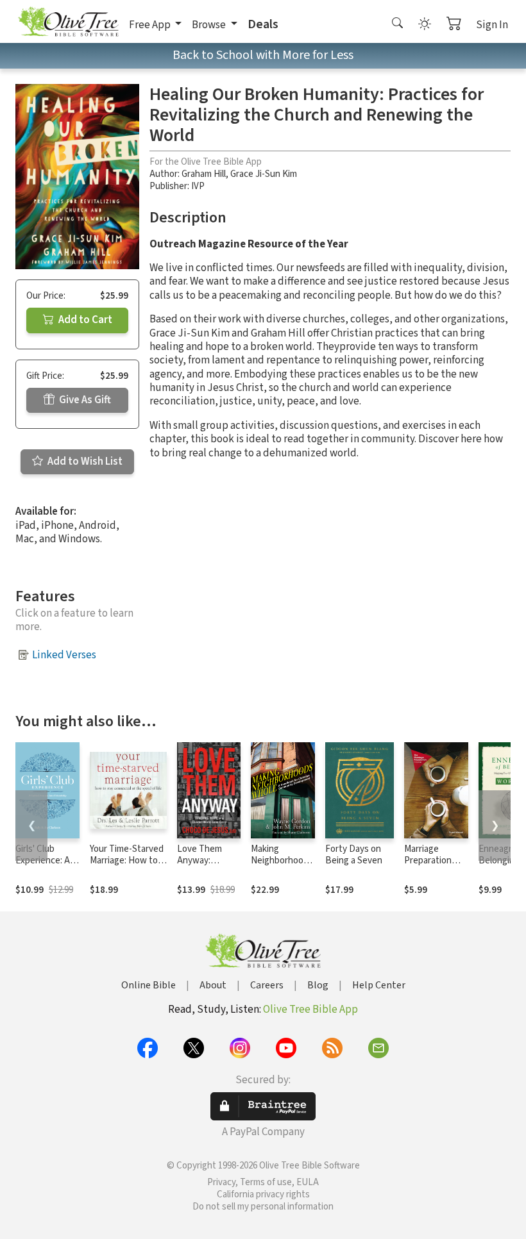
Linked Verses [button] (64, 655)
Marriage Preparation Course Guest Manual (431, 867)
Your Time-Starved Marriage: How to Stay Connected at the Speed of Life (127, 867)
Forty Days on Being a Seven (353, 855)
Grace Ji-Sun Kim (263, 174)
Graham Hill (204, 174)
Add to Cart (84, 320)
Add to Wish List (84, 461)
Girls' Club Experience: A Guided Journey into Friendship (46, 867)
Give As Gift (84, 400)
